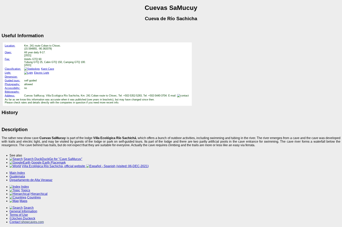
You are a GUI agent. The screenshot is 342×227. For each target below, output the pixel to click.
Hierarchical (39, 194)
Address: (10, 95)
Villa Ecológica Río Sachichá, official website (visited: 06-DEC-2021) (85, 166)
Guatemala (17, 176)
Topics (25, 190)
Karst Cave (47, 68)
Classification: (13, 68)
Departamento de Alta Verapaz (31, 180)
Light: (8, 72)
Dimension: (11, 76)
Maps (23, 201)
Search (29, 207)
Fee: (7, 59)
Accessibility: (12, 88)
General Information (23, 211)
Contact (27, 222)
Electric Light (41, 72)
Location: (10, 45)
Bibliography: (12, 91)
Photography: (12, 84)
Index (25, 186)
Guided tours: (12, 80)
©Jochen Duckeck (22, 218)
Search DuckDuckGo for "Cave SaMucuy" (53, 159)
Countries (34, 197)
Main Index (17, 173)
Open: (8, 52)
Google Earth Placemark (48, 162)
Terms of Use (19, 215)
